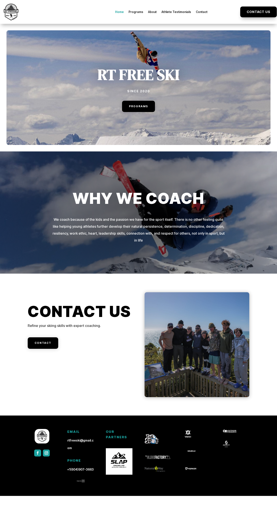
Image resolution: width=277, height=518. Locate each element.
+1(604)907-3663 (80, 469)
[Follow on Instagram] (46, 453)
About (152, 12)
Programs (136, 12)
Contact (202, 12)
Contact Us (258, 12)
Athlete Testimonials (176, 12)
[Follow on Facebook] (37, 453)
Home (119, 12)
